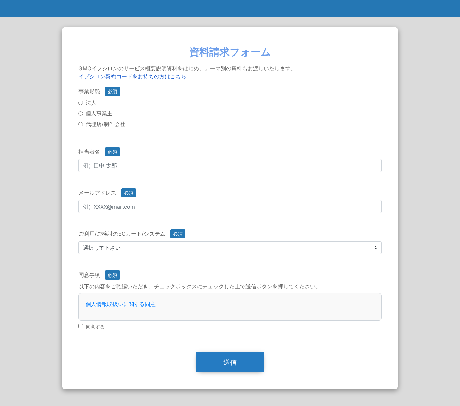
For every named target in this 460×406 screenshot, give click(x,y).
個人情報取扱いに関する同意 (121, 304)
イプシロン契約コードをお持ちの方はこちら (132, 76)
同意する (95, 326)
